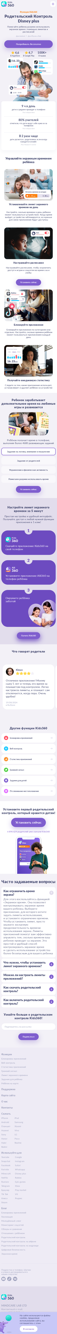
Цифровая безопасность (13, 1249)
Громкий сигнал (9, 1071)
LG (16, 1134)
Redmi (4, 1147)
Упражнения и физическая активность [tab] (28, 470)
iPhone (4, 1118)
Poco (17, 1138)
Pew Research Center (28, 144)
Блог (4, 1208)
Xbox (17, 1186)
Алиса (4, 1198)
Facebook (5, 1165)
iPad (17, 1118)
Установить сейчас (28, 282)
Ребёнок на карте (10, 1083)
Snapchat (5, 1161)
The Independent (28, 112)
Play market (20, 1190)
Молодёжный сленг (11, 1221)
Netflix (4, 1177)
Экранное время (9, 1253)
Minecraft (6, 1173)
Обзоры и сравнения (11, 1229)
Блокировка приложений (13, 1058)
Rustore (5, 1181)
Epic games (20, 1181)
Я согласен (28, 1329)
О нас (4, 1101)
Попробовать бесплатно (28, 44)
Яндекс (18, 1198)
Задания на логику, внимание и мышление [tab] (28, 451)
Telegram (5, 1186)
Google (18, 1157)
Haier (3, 1142)
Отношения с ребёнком (13, 1233)
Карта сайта (8, 1095)
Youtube (5, 1157)
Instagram (19, 1161)
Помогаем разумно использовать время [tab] (28, 479)
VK (16, 1194)
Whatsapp (20, 1169)
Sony (3, 1134)
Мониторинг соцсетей (12, 1225)
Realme (18, 1142)
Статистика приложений (13, 1067)
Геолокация (7, 1216)
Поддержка (8, 1089)
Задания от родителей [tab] (28, 460)
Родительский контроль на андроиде (19, 1245)
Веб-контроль (8, 1062)
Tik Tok (4, 1194)
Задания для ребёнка (11, 1079)
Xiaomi (18, 1126)
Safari (18, 1165)
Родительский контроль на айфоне (18, 1241)
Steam (4, 1202)
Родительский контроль (13, 1237)
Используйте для (11, 1152)
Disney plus (20, 1173)
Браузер (5, 1190)
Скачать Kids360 (28, 635)
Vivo (17, 1130)
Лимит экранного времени (14, 1075)
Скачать (6, 1113)
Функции (6, 1054)
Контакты (7, 1107)
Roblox (18, 1177)
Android (5, 1122)
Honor (4, 1138)
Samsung (19, 1122)
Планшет (5, 1126)
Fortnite (5, 1169)
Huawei (5, 1130)
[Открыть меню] (53, 4)
